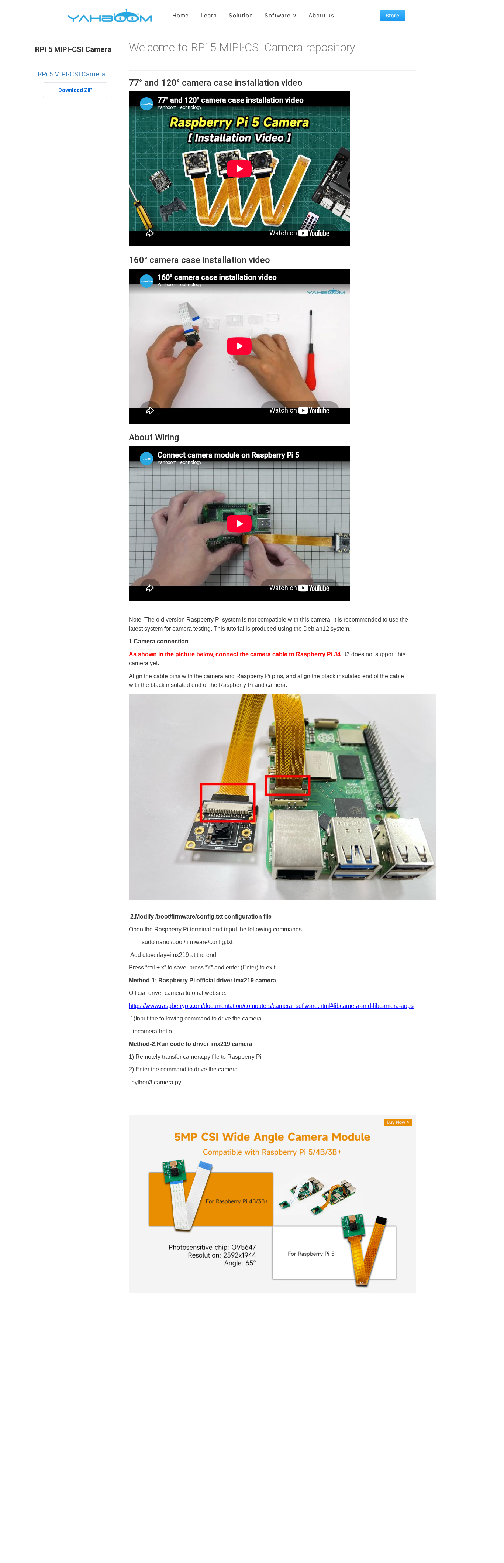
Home (180, 15)
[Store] (272, 1203)
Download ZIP (75, 90)
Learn (209, 15)
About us (321, 15)
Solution (241, 15)
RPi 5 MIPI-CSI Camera (73, 49)
